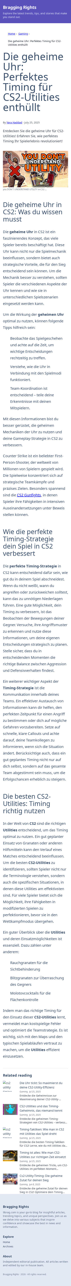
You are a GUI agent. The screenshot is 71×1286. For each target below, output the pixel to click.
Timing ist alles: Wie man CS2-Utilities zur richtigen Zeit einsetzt (43, 1155)
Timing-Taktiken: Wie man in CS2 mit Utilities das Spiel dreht (42, 1131)
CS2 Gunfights (29, 495)
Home (11, 33)
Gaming (23, 33)
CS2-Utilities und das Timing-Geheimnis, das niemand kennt (41, 1108)
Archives (8, 1246)
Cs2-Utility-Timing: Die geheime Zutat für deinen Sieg (41, 1178)
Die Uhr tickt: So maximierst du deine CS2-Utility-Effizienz (41, 1085)
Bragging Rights (19, 7)
